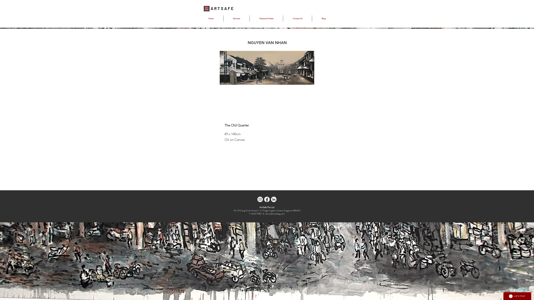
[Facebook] (267, 199)
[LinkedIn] (273, 199)
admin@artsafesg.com (275, 213)
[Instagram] (260, 199)
